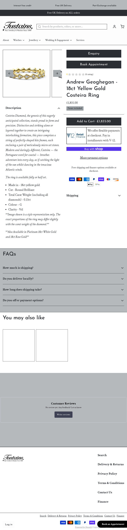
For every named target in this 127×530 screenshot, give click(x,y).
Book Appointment (93, 64)
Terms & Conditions (111, 483)
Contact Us (105, 492)
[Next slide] (57, 73)
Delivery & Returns (111, 464)
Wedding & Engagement (57, 40)
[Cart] (121, 26)
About (6, 40)
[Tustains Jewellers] (17, 26)
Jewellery (33, 40)
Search (102, 455)
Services (80, 40)
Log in (9, 524)
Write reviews (63, 414)
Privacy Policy (107, 474)
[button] (93, 121)
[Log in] (113, 26)
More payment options (94, 158)
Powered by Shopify (83, 527)
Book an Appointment (113, 524)
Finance (103, 502)
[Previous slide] (9, 73)
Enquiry (94, 53)
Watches (17, 40)
